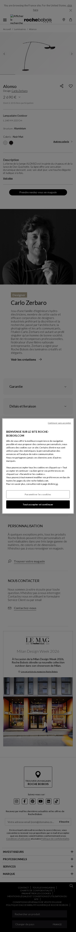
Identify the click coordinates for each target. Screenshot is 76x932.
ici (57, 484)
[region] (38, 466)
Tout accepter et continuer (38, 504)
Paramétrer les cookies (38, 494)
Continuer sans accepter (59, 423)
